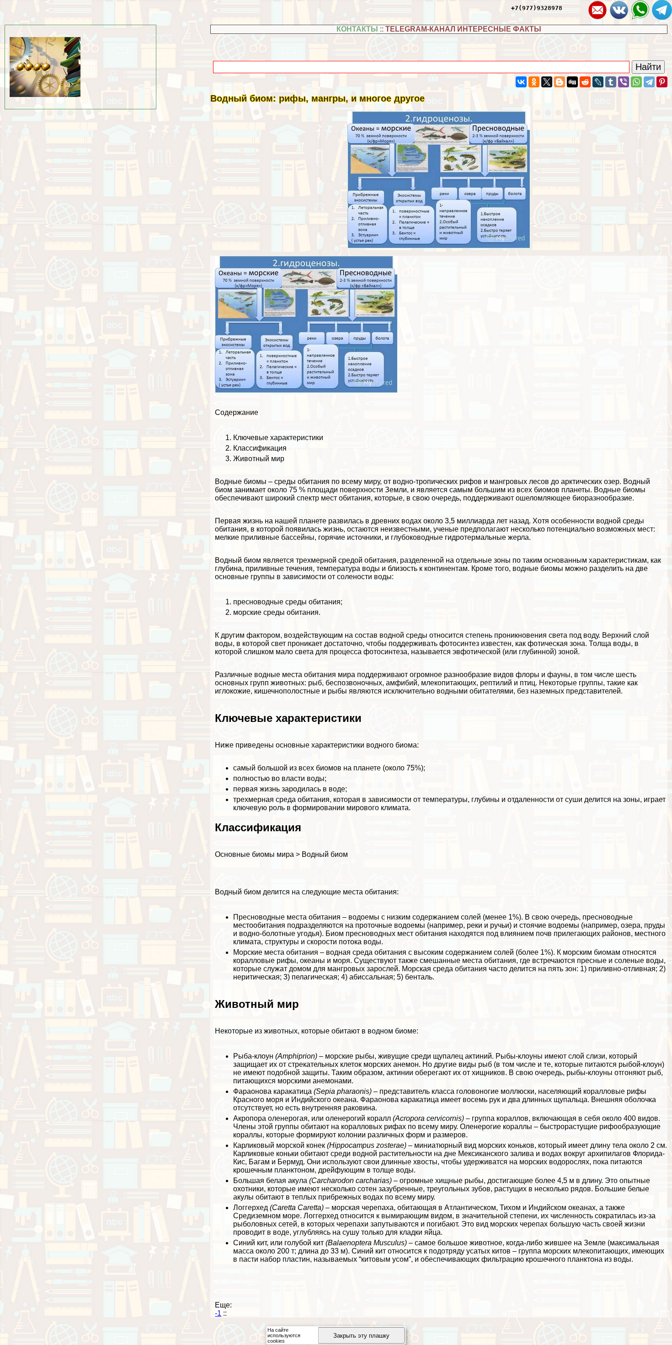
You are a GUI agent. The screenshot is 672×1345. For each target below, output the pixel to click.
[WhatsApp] (636, 81)
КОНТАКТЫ (357, 29)
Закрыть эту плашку (361, 1335)
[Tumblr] (610, 81)
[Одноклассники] (533, 81)
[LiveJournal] (597, 81)
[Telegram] (649, 81)
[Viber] (623, 81)
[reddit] (585, 81)
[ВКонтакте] (521, 81)
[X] (546, 81)
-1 (218, 1313)
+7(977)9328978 (536, 8)
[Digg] (572, 81)
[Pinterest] (661, 81)
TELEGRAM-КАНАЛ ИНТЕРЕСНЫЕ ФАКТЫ (463, 29)
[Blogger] (559, 81)
